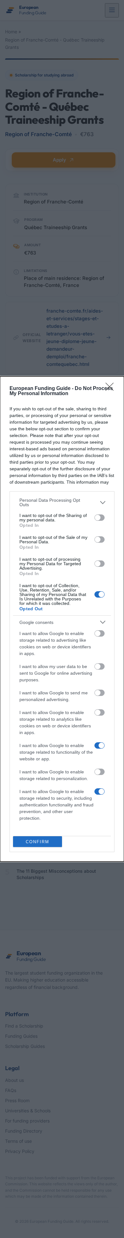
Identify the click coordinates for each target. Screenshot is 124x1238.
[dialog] (62, 619)
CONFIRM (37, 841)
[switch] (99, 517)
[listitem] (62, 502)
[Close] (112, 389)
